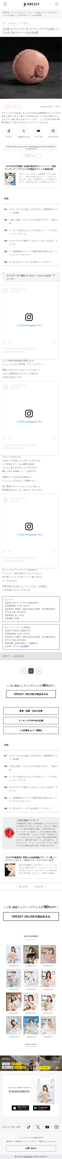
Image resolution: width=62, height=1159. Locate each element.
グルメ (30, 13)
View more (31, 1044)
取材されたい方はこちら (48, 1141)
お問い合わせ (31, 1148)
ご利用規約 (18, 1141)
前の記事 (22, 886)
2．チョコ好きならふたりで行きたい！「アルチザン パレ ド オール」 (33, 232)
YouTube (38, 137)
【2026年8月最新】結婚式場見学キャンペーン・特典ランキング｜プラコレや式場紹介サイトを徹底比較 (30, 167)
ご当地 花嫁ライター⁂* (27, 820)
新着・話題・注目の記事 (31, 711)
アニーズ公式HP (21, 646)
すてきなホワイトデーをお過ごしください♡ (30, 262)
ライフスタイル (18, 13)
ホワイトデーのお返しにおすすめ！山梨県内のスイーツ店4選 (33, 211)
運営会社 (9, 1141)
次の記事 (40, 886)
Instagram (53, 137)
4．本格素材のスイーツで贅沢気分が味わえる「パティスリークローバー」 (33, 253)
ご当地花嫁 (10, 23)
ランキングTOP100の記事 (31, 720)
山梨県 (25, 23)
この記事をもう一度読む (31, 730)
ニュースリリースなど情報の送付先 (31, 1137)
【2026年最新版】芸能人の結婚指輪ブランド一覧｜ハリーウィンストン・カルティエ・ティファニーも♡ (31, 858)
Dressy (31, 4)
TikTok (9, 137)
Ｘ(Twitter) (24, 137)
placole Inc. (29, 1156)
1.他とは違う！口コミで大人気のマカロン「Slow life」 (33, 221)
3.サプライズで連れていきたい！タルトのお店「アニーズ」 (33, 242)
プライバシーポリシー (30, 1141)
